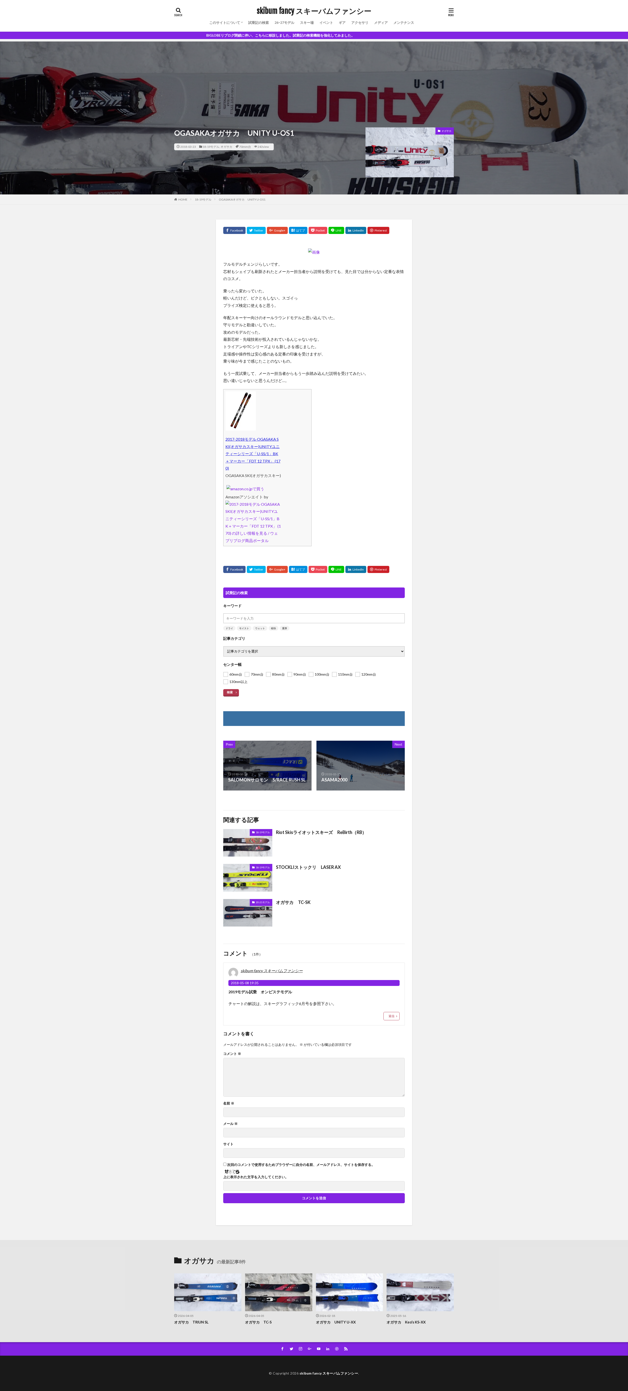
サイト (228, 1144)
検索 (230, 692)
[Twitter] (256, 230)
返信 (391, 1016)
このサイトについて (224, 22)
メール (230, 1123)
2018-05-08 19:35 (245, 983)
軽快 (273, 628)
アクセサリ (359, 22)
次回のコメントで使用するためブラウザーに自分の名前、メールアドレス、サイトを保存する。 (301, 1164)
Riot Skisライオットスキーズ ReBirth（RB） (321, 832)
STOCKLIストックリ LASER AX (308, 867)
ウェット (260, 628)
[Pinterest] (378, 230)
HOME (182, 199)
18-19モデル (211, 147)
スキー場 (307, 22)
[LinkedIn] (355, 230)
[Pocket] (318, 230)
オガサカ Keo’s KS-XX (406, 1322)
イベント (326, 22)
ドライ (229, 628)
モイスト (244, 628)
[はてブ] (298, 230)
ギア (342, 22)
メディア (381, 22)
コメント (232, 1053)
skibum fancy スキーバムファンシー (314, 11)
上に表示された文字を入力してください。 (255, 1177)
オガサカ (226, 147)
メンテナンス (403, 22)
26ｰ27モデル (284, 22)
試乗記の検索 (258, 22)
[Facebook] (234, 230)
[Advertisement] (314, 75)
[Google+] (277, 230)
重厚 (284, 628)
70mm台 (245, 147)
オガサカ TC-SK (293, 902)
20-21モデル (263, 902)
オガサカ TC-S (258, 1322)
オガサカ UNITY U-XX (336, 1322)
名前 (228, 1103)
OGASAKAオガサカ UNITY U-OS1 (242, 199)
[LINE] (336, 230)
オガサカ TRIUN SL (191, 1322)
